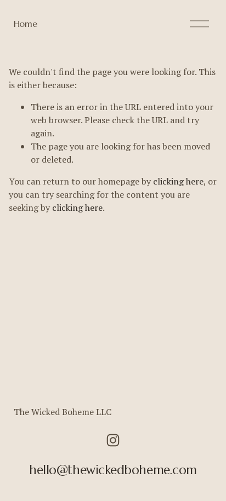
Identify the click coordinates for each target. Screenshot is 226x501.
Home (25, 23)
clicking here (178, 181)
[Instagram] (113, 440)
